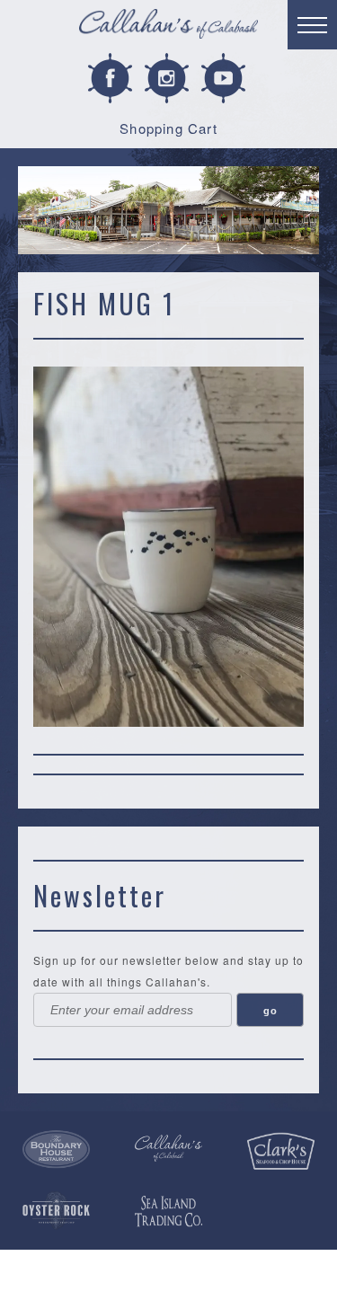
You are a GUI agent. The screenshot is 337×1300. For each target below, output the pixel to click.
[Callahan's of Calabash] (168, 1147)
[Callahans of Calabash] (168, 26)
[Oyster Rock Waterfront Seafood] (56, 1210)
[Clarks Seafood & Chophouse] (281, 1150)
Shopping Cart (168, 128)
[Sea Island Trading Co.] (168, 1212)
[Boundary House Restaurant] (56, 1149)
